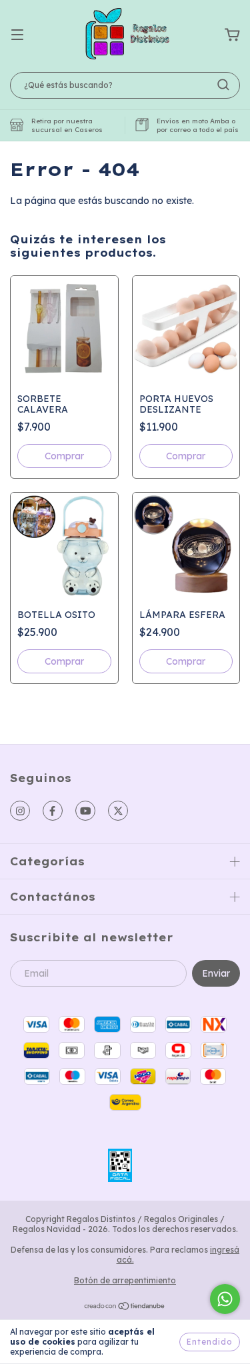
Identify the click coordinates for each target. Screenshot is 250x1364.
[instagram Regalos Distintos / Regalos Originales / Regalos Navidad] (20, 811)
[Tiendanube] (125, 1308)
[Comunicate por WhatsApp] (225, 1299)
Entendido (210, 1342)
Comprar (64, 661)
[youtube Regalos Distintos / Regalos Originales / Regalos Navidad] (85, 811)
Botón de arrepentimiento (125, 1280)
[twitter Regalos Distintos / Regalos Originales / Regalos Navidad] (118, 811)
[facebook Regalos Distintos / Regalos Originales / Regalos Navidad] (53, 811)
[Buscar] (223, 84)
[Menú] (17, 35)
